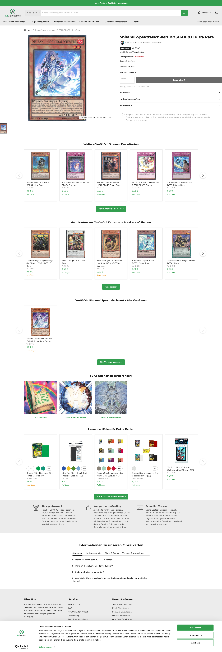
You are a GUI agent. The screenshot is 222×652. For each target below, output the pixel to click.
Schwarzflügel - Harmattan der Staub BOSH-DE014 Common (109, 263)
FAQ (70, 608)
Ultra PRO (65, 478)
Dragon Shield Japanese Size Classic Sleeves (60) (145, 474)
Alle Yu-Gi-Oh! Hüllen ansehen (111, 496)
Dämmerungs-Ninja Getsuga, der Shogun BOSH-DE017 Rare (40, 263)
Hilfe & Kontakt (74, 604)
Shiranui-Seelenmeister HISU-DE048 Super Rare (108, 184)
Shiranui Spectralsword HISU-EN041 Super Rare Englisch (40, 340)
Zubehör (136, 21)
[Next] (203, 175)
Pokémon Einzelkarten (65, 21)
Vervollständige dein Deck (111, 208)
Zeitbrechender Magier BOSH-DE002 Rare (181, 262)
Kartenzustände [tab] (93, 553)
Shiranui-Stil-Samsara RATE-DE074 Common (75, 184)
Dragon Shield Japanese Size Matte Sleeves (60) (39, 474)
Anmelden (206, 12)
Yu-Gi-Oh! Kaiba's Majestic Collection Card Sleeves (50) (180, 469)
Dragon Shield (31, 478)
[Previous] (19, 175)
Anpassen (193, 635)
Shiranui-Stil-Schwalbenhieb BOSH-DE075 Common (145, 184)
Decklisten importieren (78, 619)
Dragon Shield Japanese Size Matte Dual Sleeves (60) (110, 474)
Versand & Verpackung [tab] (133, 553)
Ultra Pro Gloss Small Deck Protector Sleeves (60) (74, 474)
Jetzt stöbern (111, 286)
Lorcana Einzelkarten (89, 21)
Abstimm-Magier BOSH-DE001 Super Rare (143, 262)
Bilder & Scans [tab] (112, 553)
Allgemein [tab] (77, 553)
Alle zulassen (195, 628)
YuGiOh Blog (73, 615)
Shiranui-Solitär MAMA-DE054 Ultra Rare (37, 184)
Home (27, 30)
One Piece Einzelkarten (116, 21)
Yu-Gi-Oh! (30, 188)
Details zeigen (45, 647)
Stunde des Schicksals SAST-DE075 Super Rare (181, 184)
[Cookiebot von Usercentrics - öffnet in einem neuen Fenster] (22, 647)
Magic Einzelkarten (40, 21)
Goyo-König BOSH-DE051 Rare (74, 262)
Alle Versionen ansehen (111, 362)
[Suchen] (184, 13)
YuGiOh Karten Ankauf (78, 612)
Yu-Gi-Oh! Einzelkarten (14, 21)
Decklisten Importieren (208, 21)
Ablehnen (195, 643)
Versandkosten (138, 52)
